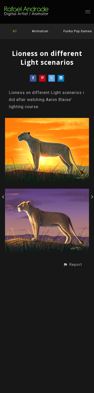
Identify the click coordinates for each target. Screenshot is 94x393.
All (15, 31)
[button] (72, 264)
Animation (40, 31)
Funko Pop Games (77, 31)
